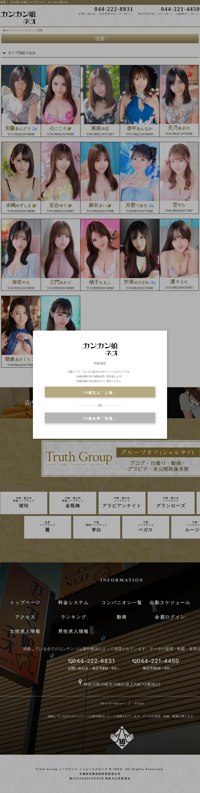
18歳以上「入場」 (100, 392)
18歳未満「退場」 (100, 418)
